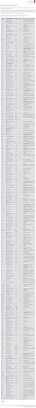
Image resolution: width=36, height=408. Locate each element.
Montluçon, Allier (8, 176)
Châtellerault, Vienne (9, 158)
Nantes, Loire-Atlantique (9, 236)
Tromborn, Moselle (8, 332)
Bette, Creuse (8, 365)
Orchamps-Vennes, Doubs (10, 159)
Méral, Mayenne (8, 171)
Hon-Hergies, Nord (9, 355)
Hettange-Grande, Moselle (10, 275)
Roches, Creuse (8, 342)
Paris (6, 163)
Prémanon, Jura (8, 316)
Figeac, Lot (7, 320)
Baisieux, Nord (8, 384)
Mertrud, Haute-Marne (9, 224)
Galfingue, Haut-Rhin (9, 360)
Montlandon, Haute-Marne (10, 90)
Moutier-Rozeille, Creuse (9, 103)
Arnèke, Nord (8, 284)
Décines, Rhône (8, 353)
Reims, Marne (8, 106)
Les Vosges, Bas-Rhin (9, 300)
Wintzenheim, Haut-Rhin (9, 126)
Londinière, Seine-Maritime (10, 141)
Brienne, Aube (8, 147)
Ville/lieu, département (10, 18)
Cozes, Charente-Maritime (10, 217)
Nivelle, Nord (8, 242)
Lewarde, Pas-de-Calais (9, 76)
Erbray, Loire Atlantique (9, 185)
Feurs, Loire (7, 346)
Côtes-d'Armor (8, 227)
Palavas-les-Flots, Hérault (9, 41)
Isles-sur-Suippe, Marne (9, 223)
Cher (6, 50)
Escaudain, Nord (8, 38)
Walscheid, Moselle (9, 101)
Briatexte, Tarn (8, 189)
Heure (17, 18)
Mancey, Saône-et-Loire (9, 391)
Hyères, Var (7, 151)
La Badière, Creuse (9, 55)
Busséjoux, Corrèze (9, 19)
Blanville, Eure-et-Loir (9, 181)
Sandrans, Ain (8, 125)
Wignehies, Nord (8, 29)
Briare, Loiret (8, 132)
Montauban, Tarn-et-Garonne (10, 282)
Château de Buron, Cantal (9, 372)
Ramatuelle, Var (8, 287)
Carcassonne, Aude (9, 195)
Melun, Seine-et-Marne (9, 87)
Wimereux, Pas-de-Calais (9, 251)
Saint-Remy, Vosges (9, 79)
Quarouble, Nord (8, 177)
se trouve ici (28, 7)
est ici (22, 13)
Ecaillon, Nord (8, 73)
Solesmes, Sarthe (8, 392)
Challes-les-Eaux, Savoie (9, 321)
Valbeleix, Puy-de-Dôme (9, 397)
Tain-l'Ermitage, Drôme (9, 33)
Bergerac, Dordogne (9, 256)
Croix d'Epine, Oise (9, 260)
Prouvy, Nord (8, 304)
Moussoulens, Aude (9, 326)
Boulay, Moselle (8, 68)
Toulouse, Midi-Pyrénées (9, 155)
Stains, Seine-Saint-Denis (9, 244)
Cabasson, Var (8, 111)
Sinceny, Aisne (8, 230)
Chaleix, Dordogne (8, 237)
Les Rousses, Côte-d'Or (9, 51)
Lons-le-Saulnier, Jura (9, 297)
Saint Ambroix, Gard (9, 152)
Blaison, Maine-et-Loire (9, 23)
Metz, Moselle (8, 204)
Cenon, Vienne (8, 329)
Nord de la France (8, 388)
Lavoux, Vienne (8, 194)
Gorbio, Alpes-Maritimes (9, 374)
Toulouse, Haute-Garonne (9, 293)
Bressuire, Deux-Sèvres (9, 241)
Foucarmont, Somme (9, 270)
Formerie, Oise (8, 97)
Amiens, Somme (8, 198)
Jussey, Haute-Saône (9, 261)
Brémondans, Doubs (9, 168)
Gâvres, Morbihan (8, 84)
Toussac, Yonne (8, 183)
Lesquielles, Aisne (8, 138)
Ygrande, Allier (8, 88)
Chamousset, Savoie (9, 219)
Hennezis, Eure (8, 211)
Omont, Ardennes (8, 337)
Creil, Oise (7, 269)
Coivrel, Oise (8, 28)
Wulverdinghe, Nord (9, 333)
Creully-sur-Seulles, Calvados (10, 382)
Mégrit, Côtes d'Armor (9, 250)
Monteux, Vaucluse (9, 172)
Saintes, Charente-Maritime (10, 187)
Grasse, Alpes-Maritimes (9, 136)
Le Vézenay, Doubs (9, 92)
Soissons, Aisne (8, 206)
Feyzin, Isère (8, 345)
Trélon (7, 24)
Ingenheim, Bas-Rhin (9, 75)
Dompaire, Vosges (8, 278)
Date (3, 18)
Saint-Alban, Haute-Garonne (10, 164)
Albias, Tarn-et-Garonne (9, 303)
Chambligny (7, 46)
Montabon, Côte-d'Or (9, 264)
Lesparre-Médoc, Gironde (10, 115)
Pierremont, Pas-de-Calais (10, 273)
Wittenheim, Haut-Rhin (9, 72)
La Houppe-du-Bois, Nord (10, 340)
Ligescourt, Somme (9, 263)
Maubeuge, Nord (8, 114)
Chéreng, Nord (8, 37)
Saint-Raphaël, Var (8, 367)
